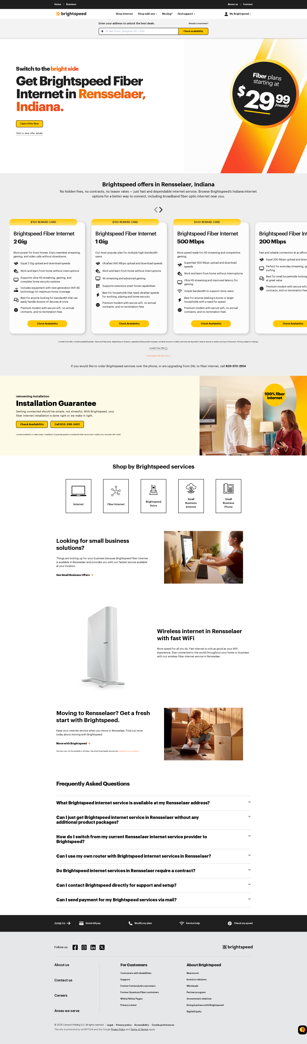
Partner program (196, 992)
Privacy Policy (118, 1029)
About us (61, 965)
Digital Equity (194, 1011)
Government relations (199, 999)
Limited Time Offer (157, 348)
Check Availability (47, 324)
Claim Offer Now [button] (29, 124)
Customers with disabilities (135, 973)
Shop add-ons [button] (146, 14)
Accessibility (141, 1025)
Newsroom (193, 973)
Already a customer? (198, 23)
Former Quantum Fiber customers (139, 992)
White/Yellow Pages (131, 999)
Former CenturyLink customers (137, 986)
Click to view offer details (29, 133)
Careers (60, 995)
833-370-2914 (236, 366)
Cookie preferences (163, 1025)
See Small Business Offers (73, 575)
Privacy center (128, 1005)
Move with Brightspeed (71, 743)
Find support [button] (185, 14)
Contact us (63, 980)
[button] (124, 14)
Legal (110, 1025)
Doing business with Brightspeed (205, 1005)
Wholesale (192, 986)
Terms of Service (139, 1029)
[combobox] (139, 31)
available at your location (128, 751)
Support (125, 979)
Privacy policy (123, 1025)
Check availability (193, 31)
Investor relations (197, 979)
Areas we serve (66, 1011)
